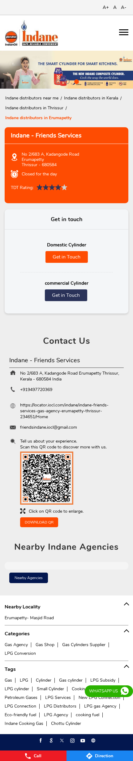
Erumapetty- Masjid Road (29, 618)
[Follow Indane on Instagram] (71, 740)
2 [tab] (66, 80)
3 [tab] (75, 80)
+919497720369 (36, 390)
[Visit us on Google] (50, 740)
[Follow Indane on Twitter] (61, 740)
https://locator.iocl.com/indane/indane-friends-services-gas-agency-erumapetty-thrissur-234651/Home (64, 411)
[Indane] (31, 33)
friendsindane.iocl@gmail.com (48, 427)
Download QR (39, 522)
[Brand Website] (92, 740)
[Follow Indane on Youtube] (82, 740)
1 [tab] (57, 80)
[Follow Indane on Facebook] (40, 740)
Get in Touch (66, 257)
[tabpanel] (66, 70)
